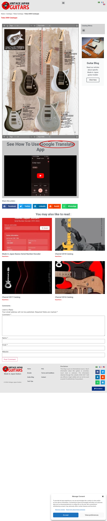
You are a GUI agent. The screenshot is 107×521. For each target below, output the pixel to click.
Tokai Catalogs (18, 14)
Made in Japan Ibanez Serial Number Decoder (21, 254)
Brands (29, 373)
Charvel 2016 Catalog (64, 297)
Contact (43, 377)
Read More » (5, 256)
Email (5, 345)
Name (5, 338)
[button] (103, 496)
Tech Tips (30, 381)
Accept (66, 515)
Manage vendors (60, 509)
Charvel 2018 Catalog (64, 254)
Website (5, 351)
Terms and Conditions (47, 373)
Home (3, 14)
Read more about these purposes (75, 509)
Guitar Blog (30, 377)
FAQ (42, 369)
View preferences (91, 515)
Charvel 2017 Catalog (11, 297)
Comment (6, 314)
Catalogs (9, 14)
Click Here (93, 80)
